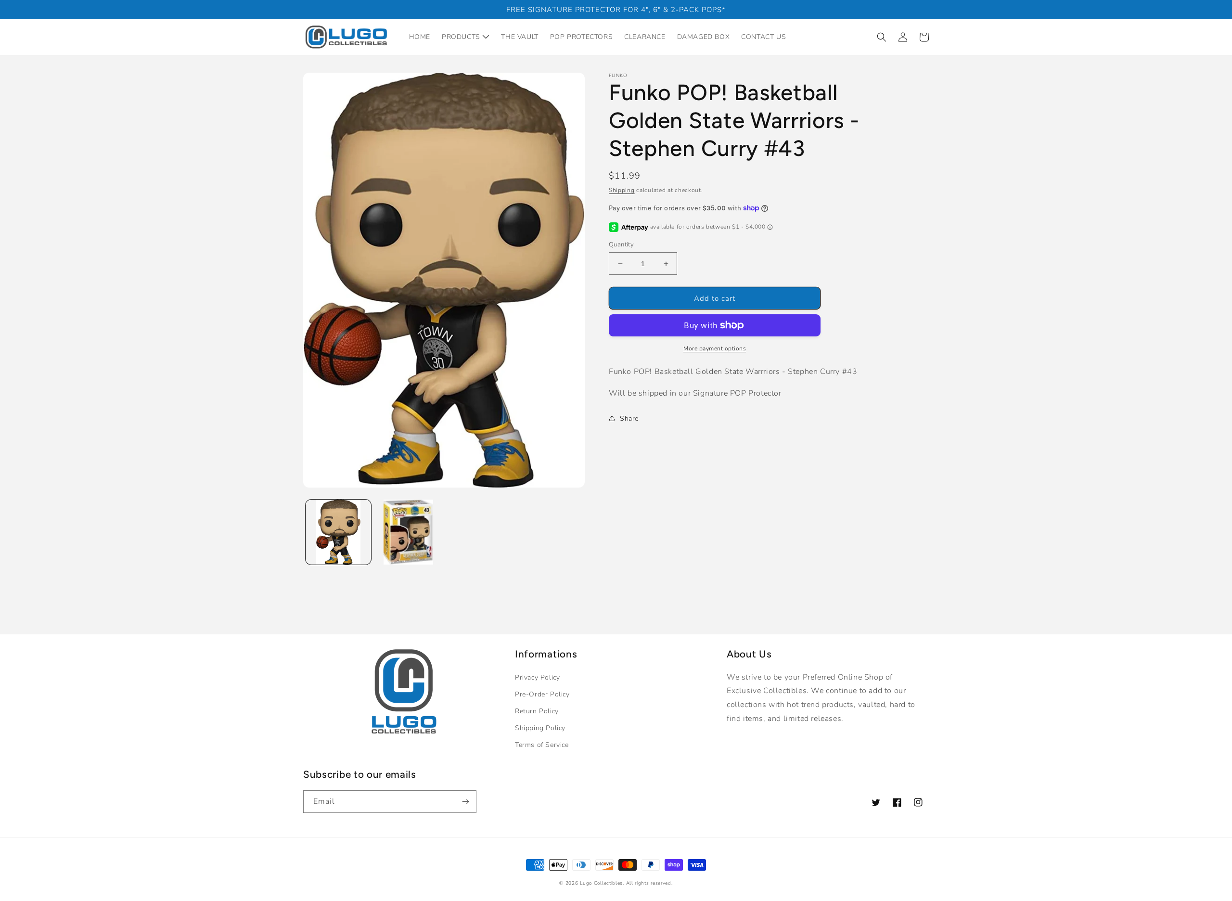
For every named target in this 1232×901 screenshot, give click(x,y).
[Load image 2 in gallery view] (408, 532)
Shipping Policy (540, 728)
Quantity (621, 244)
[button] (881, 37)
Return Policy (537, 711)
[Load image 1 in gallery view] (338, 532)
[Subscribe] (465, 801)
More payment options (714, 348)
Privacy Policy (537, 677)
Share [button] (629, 418)
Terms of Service (542, 744)
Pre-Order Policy (542, 694)
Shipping (622, 190)
